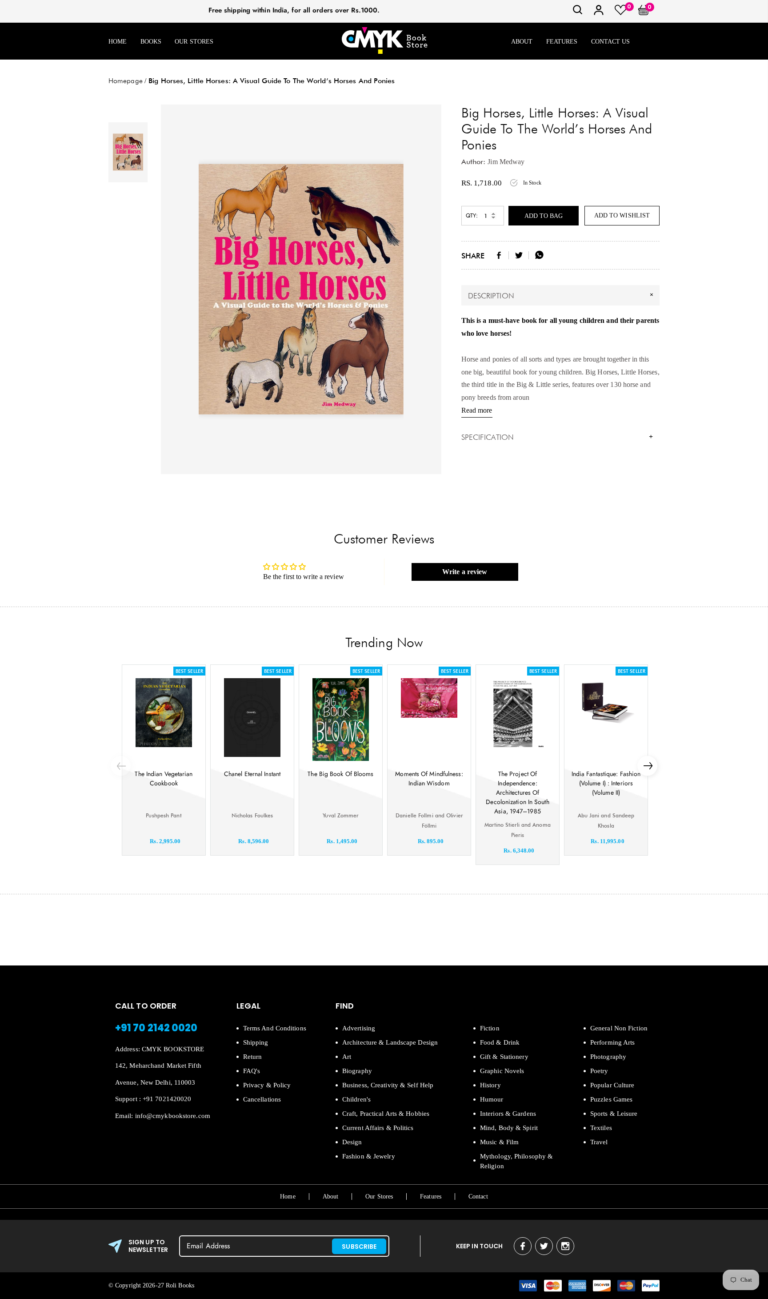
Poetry (599, 1070)
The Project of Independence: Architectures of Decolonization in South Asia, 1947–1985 (517, 792)
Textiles (601, 1127)
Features (562, 41)
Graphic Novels (502, 1070)
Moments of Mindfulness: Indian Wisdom (429, 778)
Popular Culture (612, 1085)
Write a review (464, 571)
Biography (357, 1070)
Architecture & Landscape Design (390, 1042)
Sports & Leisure (614, 1113)
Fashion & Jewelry (368, 1156)
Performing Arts (612, 1042)
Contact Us (610, 41)
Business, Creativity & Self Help (387, 1085)
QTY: (472, 215)
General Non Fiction (619, 1028)
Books (151, 41)
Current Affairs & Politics (378, 1127)
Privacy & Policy (267, 1085)
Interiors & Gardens (508, 1113)
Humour (492, 1099)
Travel (599, 1142)
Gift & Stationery (504, 1056)
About (522, 41)
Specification (557, 437)
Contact (478, 1196)
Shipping (255, 1042)
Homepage (125, 80)
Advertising (358, 1028)
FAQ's (251, 1070)
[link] (578, 12)
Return (252, 1056)
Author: (473, 161)
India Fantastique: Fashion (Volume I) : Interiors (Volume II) (606, 783)
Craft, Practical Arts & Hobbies (385, 1113)
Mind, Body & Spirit (509, 1127)
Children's (356, 1099)
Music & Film (499, 1142)
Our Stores (194, 41)
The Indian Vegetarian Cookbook (163, 778)
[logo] (384, 41)
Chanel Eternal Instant (252, 773)
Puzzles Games (611, 1099)
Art (346, 1056)
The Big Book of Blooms (340, 773)
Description (562, 295)
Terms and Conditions (274, 1028)
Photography (608, 1056)
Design (352, 1142)
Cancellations (262, 1099)
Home (117, 41)
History (490, 1085)
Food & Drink (500, 1042)
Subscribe (359, 1246)
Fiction (490, 1028)
